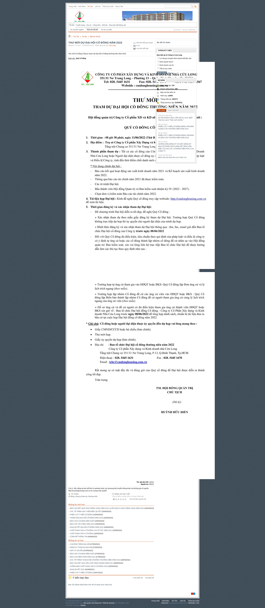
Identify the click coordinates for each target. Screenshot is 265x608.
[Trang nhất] (69, 37)
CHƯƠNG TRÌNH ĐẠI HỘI (80, 544)
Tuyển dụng (80, 25)
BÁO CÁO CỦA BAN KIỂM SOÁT (82, 554)
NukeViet (164, 603)
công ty (77, 496)
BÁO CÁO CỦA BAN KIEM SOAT (82, 521)
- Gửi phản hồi (149, 578)
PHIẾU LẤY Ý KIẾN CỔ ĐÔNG (81, 515)
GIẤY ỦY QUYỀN (76, 551)
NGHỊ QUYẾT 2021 (77, 569)
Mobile (83, 605)
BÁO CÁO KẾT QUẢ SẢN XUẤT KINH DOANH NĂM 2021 (91, 563)
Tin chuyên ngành (77, 30)
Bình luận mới (173, 110)
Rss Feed (195, 6)
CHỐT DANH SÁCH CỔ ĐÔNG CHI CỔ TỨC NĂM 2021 (91, 530)
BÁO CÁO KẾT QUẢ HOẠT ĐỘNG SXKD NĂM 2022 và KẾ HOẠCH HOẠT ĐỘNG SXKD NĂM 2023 (107, 508)
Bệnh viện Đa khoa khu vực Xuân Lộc (172, 157)
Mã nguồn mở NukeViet (92, 603)
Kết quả (170, 73)
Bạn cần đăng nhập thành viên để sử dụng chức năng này (90, 585)
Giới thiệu (82, 6)
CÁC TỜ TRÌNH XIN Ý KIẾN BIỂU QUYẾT (85, 511)
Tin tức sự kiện (106, 30)
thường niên (93, 496)
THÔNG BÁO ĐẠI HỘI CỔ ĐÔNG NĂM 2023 (86, 518)
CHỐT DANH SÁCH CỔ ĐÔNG (81, 534)
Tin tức (71, 25)
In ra (138, 46)
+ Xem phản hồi (137, 578)
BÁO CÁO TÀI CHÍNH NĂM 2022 (82, 524)
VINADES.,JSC (193, 603)
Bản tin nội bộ (92, 30)
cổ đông (71, 496)
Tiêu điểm (161, 110)
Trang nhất (72, 6)
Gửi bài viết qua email (144, 43)
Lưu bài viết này (142, 48)
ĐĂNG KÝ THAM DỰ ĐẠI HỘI (81, 547)
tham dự (84, 496)
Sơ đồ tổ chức (163, 42)
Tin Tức (90, 6)
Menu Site (119, 6)
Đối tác (105, 25)
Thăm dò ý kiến (108, 6)
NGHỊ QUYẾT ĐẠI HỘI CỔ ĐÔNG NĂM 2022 (86, 527)
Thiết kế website (108, 603)
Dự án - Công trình (94, 25)
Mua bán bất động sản (117, 25)
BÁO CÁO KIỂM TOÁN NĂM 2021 (82, 557)
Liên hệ (97, 6)
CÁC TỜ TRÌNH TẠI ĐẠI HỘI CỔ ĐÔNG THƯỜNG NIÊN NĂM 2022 (95, 560)
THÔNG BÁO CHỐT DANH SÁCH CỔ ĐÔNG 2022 (89, 566)
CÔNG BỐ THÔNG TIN (78, 537)
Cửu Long (112, 45)
